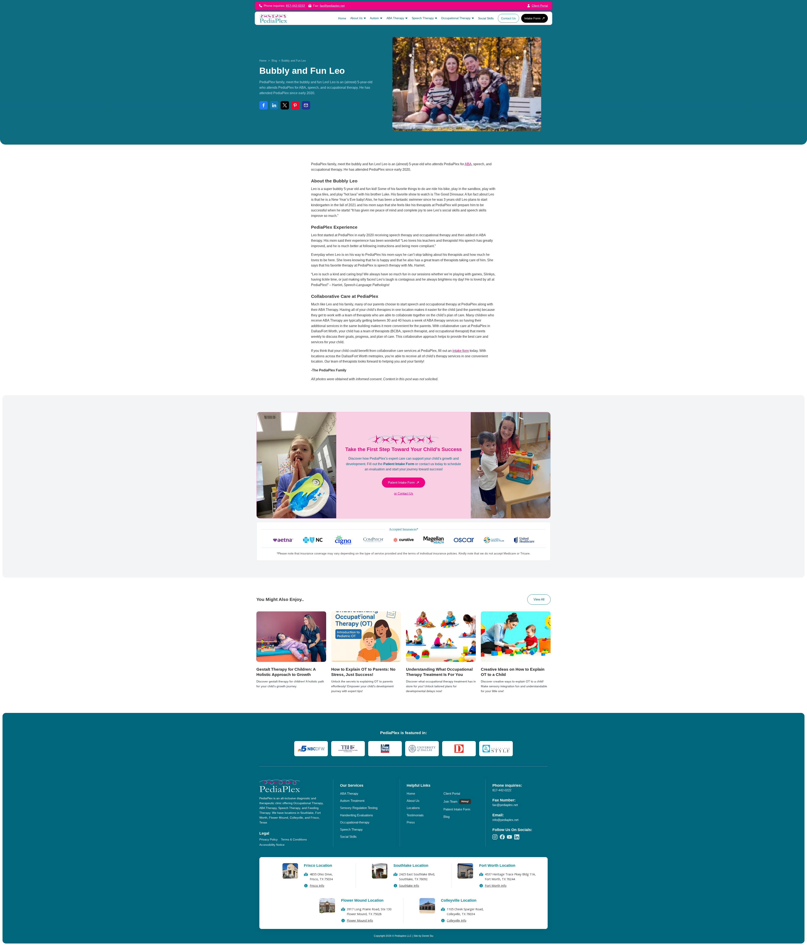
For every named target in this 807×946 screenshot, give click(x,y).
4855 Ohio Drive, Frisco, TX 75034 (321, 876)
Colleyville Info (456, 920)
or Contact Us (403, 493)
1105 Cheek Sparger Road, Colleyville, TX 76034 (465, 911)
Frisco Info (317, 886)
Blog (274, 60)
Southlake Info (409, 886)
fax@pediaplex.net (332, 5)
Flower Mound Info (360, 920)
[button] (358, 18)
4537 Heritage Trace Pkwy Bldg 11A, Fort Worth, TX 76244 (510, 876)
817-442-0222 (295, 5)
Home (262, 60)
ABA (468, 164)
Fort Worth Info (495, 886)
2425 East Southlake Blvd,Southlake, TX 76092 (417, 876)
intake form (460, 350)
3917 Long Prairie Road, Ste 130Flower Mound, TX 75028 (369, 911)
